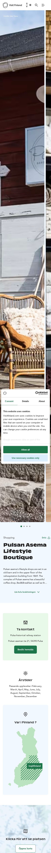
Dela (44, 537)
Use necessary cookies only (25, 458)
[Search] (36, 5)
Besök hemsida (25, 649)
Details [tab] (25, 401)
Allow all (25, 449)
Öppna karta (25, 848)
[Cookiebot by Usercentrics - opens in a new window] (36, 393)
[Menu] (43, 5)
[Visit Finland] (12, 5)
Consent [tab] (9, 401)
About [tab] (42, 401)
